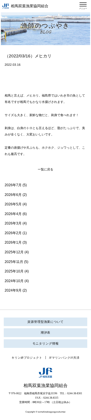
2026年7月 (13, 185)
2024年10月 (14, 281)
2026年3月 (13, 223)
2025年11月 (14, 262)
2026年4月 (13, 214)
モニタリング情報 (45, 343)
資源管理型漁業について (45, 321)
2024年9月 (13, 290)
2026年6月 (13, 195)
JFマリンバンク (59, 357)
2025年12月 (14, 252)
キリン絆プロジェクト (26, 357)
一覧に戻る (45, 169)
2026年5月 (13, 204)
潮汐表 (46, 332)
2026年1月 (13, 242)
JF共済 (74, 357)
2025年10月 (14, 271)
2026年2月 (13, 233)
